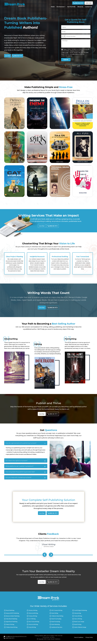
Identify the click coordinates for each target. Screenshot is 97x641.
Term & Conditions (78, 637)
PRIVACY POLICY (74, 50)
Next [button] (51, 555)
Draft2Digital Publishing (80, 610)
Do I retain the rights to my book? (16, 460)
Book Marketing (56, 624)
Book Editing (55, 613)
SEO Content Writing (57, 610)
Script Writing (32, 627)
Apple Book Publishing (11, 621)
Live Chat (89, 3)
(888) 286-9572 (79, 3)
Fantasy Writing (33, 616)
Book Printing (77, 624)
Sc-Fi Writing (32, 618)
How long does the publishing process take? (20, 471)
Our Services (60, 6)
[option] (14, 264)
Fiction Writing (78, 616)
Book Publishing (10, 610)
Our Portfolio (71, 6)
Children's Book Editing (57, 616)
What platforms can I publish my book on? (19, 466)
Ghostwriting (77, 613)
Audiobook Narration (57, 627)
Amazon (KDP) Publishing (12, 613)
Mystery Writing (33, 610)
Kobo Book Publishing (11, 618)
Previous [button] (45, 555)
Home (53, 6)
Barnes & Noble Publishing (12, 616)
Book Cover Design (79, 621)
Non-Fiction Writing (34, 621)
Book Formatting (56, 621)
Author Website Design (80, 627)
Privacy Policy (89, 637)
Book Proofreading (56, 618)
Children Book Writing (11, 627)
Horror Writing (78, 618)
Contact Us (88, 6)
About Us (80, 6)
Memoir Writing (10, 624)
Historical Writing (33, 613)
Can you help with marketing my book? (18, 477)
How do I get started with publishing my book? (20, 443)
